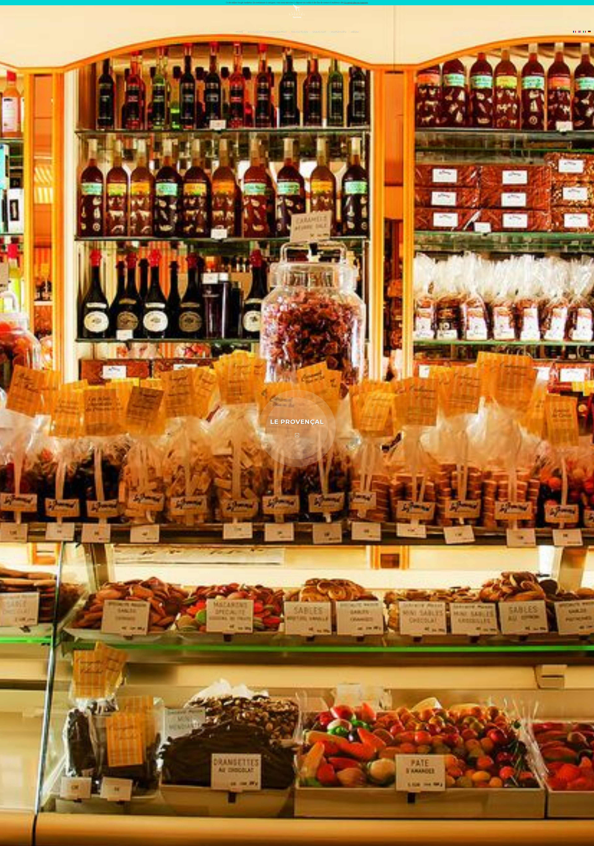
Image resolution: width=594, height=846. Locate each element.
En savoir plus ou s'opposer (356, 3)
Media (355, 31)
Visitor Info (338, 31)
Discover (254, 31)
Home (239, 31)
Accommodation (275, 31)
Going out (319, 31)
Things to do (299, 31)
